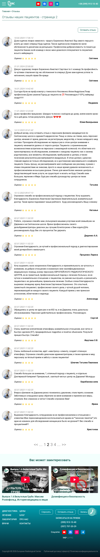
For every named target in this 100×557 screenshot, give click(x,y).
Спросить (46, 512)
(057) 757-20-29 (68, 526)
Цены (22, 511)
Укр (65, 538)
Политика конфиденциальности (84, 551)
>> (64, 444)
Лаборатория (9, 519)
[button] (4, 3)
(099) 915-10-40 (68, 522)
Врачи (5, 523)
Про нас (24, 519)
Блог (22, 515)
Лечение (6, 515)
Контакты (25, 523)
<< (36, 444)
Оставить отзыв (88, 30)
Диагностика (9, 511)
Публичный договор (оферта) (56, 551)
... (59, 444)
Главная (6, 11)
